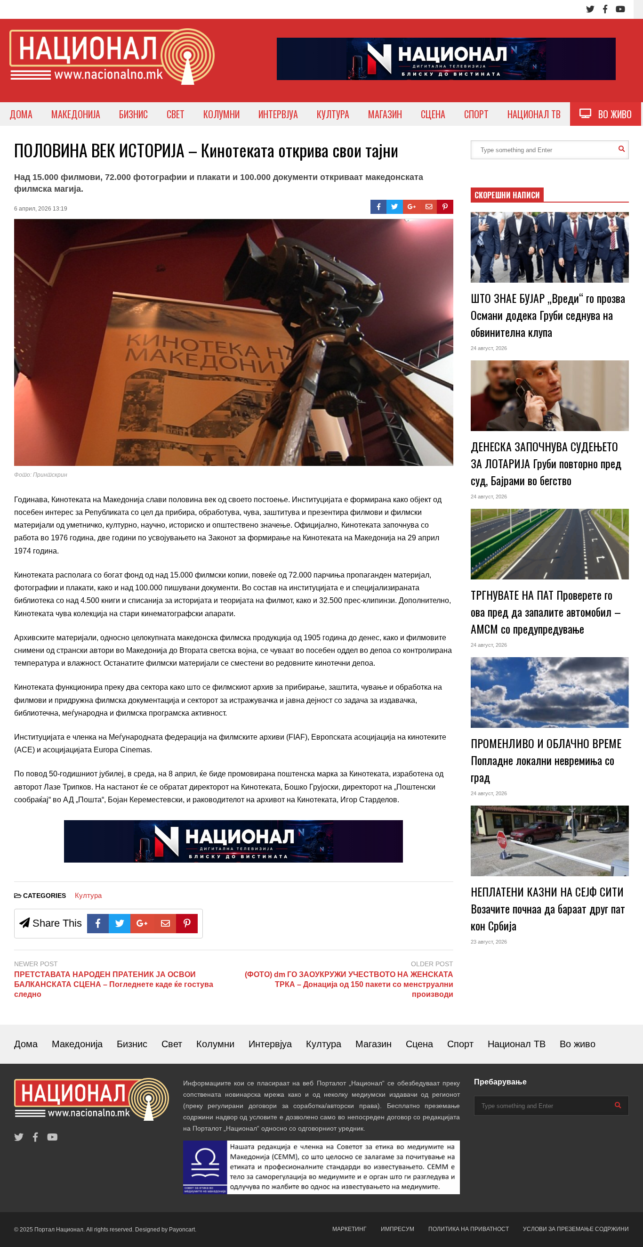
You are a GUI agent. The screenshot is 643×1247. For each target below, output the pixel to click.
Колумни (215, 1044)
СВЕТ (176, 114)
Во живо (577, 1044)
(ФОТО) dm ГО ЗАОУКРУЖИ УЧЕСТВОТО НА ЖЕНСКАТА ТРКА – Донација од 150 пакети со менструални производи (349, 984)
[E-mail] (429, 207)
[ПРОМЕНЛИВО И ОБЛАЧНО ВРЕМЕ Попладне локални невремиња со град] (550, 692)
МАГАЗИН (385, 114)
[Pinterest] (445, 207)
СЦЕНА (433, 114)
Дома (26, 1044)
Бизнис (132, 1044)
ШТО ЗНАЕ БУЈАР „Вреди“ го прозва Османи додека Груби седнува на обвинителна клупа (548, 314)
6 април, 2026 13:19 (40, 208)
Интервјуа (270, 1044)
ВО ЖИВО (611, 114)
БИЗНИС (133, 114)
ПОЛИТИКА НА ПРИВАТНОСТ (468, 1229)
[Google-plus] (412, 207)
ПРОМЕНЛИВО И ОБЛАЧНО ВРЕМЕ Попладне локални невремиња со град (546, 759)
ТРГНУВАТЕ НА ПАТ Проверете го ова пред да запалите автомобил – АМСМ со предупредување (546, 611)
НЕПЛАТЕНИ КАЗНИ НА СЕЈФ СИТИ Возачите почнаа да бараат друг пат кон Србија (548, 908)
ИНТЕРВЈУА (278, 114)
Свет (171, 1044)
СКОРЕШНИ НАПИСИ (507, 195)
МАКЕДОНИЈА (75, 114)
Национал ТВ (517, 1044)
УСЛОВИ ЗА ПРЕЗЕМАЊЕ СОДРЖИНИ (576, 1229)
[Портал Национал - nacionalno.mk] (112, 65)
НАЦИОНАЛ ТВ (534, 114)
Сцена (419, 1044)
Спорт (460, 1044)
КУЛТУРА (333, 114)
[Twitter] (590, 9)
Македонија (77, 1044)
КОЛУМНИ (221, 114)
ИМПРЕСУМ (397, 1229)
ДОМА (20, 114)
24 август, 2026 (489, 348)
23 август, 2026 (489, 942)
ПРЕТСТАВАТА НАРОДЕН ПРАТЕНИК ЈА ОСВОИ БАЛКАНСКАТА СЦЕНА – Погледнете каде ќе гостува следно (113, 984)
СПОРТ (476, 114)
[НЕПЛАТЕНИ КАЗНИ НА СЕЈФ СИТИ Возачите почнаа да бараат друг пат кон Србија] (550, 841)
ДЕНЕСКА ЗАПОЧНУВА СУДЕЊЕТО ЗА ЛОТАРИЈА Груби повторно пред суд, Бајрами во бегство (546, 463)
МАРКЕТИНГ (349, 1229)
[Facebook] (605, 9)
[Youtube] (620, 9)
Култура (88, 895)
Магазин (373, 1044)
